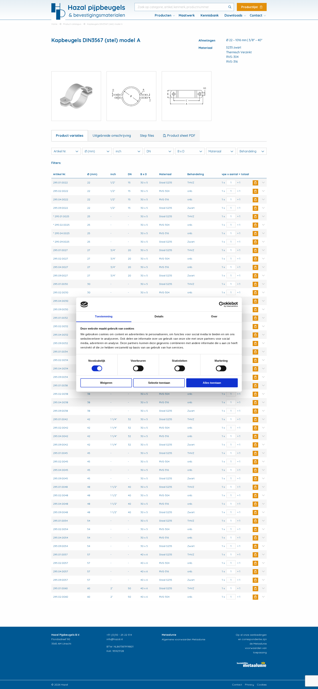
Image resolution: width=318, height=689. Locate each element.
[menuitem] (164, 15)
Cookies (262, 684)
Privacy (249, 684)
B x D (181, 151)
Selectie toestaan (159, 382)
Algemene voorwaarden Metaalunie (183, 639)
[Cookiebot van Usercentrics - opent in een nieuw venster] (222, 304)
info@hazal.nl (115, 639)
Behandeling (248, 151)
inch (118, 151)
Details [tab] (159, 316)
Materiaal (215, 151)
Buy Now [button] (255, 182)
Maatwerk (187, 15)
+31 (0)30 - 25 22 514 (119, 634)
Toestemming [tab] (103, 316)
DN (149, 151)
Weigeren (106, 382)
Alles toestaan (212, 382)
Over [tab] (214, 316)
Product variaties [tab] (69, 135)
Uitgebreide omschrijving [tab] (112, 135)
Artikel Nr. (60, 151)
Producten (163, 15)
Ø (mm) (90, 151)
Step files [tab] (147, 135)
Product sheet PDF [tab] (180, 135)
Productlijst (250, 7)
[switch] (138, 368)
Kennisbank (210, 15)
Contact (256, 15)
